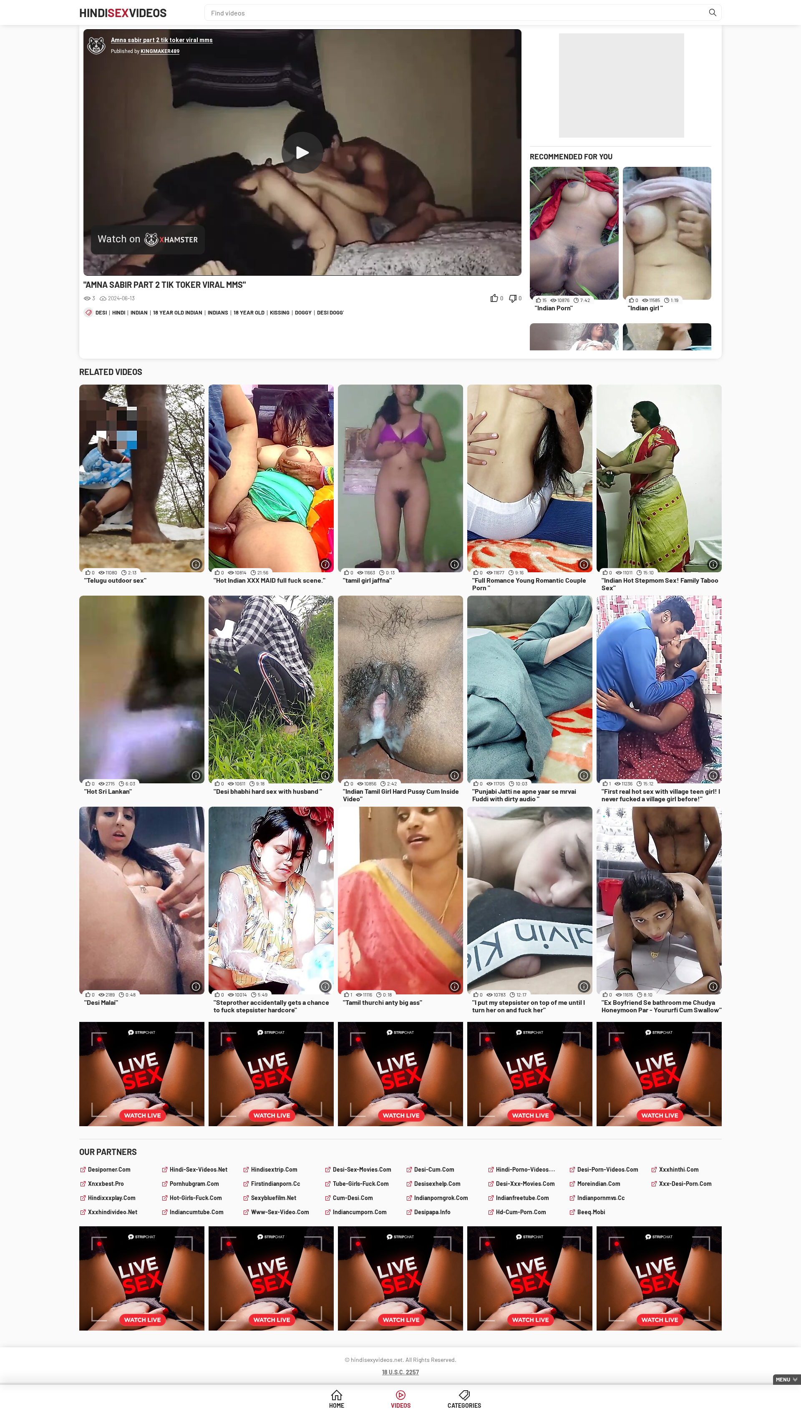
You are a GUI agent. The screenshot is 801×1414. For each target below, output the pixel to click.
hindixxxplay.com (112, 1197)
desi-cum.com (434, 1169)
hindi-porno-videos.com (527, 1169)
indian (139, 312)
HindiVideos (123, 12)
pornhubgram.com (194, 1183)
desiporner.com (109, 1169)
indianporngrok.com (441, 1197)
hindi (118, 312)
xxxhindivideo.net (112, 1211)
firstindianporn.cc (275, 1183)
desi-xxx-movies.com (525, 1183)
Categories (464, 1405)
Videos (401, 1405)
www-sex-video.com (280, 1211)
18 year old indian (177, 312)
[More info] (196, 564)
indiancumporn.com (360, 1211)
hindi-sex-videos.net (198, 1169)
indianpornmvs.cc (601, 1197)
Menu (783, 1379)
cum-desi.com (353, 1197)
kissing (280, 312)
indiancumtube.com (197, 1211)
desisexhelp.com (437, 1183)
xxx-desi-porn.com (685, 1183)
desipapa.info (432, 1211)
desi (101, 312)
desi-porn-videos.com (607, 1169)
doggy (303, 312)
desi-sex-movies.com (362, 1169)
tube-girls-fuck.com (361, 1183)
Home (336, 1405)
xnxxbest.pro (106, 1183)
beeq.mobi (591, 1211)
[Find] (713, 12)
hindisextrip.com (274, 1169)
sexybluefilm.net (273, 1197)
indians (218, 312)
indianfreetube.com (522, 1197)
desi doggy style (340, 312)
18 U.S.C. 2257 (400, 1372)
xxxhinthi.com (679, 1169)
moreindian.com (598, 1183)
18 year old (249, 312)
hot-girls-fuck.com (196, 1197)
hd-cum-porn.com (521, 1211)
